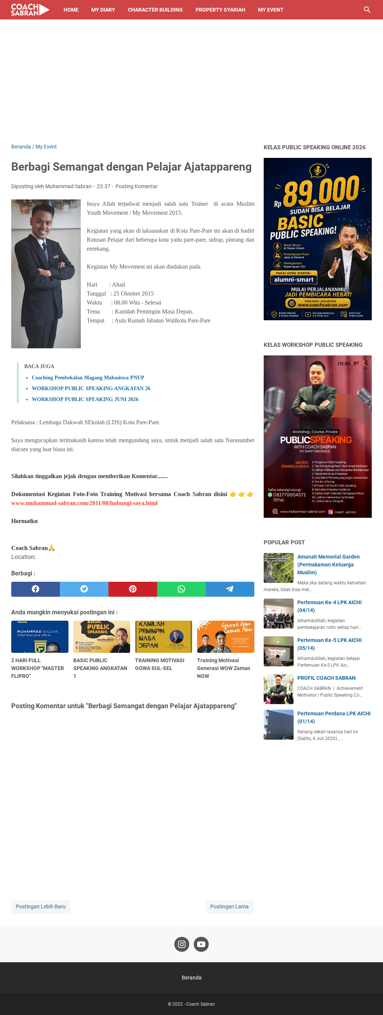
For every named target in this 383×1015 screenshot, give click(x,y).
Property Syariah (220, 10)
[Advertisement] (191, 86)
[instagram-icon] (181, 944)
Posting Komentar (137, 186)
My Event (271, 10)
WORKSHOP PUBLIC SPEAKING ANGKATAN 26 (91, 388)
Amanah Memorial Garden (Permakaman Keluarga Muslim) (328, 564)
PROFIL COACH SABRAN (326, 678)
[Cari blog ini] (367, 9)
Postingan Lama (229, 906)
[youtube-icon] (201, 944)
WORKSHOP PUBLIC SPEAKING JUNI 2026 (85, 399)
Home (71, 10)
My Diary (103, 10)
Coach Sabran (200, 1004)
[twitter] (84, 589)
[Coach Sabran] (30, 9)
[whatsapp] (181, 589)
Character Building (155, 10)
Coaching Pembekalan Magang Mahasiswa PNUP (88, 377)
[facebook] (35, 589)
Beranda (192, 978)
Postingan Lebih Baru (41, 906)
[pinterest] (132, 589)
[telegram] (230, 589)
